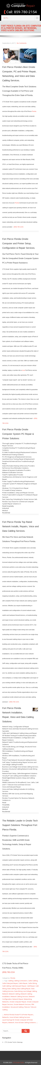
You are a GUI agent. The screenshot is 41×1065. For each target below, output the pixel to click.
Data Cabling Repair (23, 989)
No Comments (22, 43)
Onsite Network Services (22, 1004)
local (23, 370)
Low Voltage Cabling (30, 991)
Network (5, 994)
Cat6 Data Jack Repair (19, 986)
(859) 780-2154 (18, 227)
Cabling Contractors (20, 981)
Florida (34, 111)
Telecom (27, 1007)
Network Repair (17, 999)
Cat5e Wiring (32, 983)
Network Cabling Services (19, 996)
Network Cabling (14, 994)
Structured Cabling (17, 1007)
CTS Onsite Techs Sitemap (14, 1042)
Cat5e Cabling (33, 981)
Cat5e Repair (23, 983)
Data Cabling (11, 989)
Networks (5, 1002)
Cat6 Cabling (6, 986)
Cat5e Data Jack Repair (10, 983)
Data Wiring (18, 991)
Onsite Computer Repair (18, 1002)
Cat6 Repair (31, 986)
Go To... (6, 18)
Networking (28, 999)
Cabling (10, 981)
